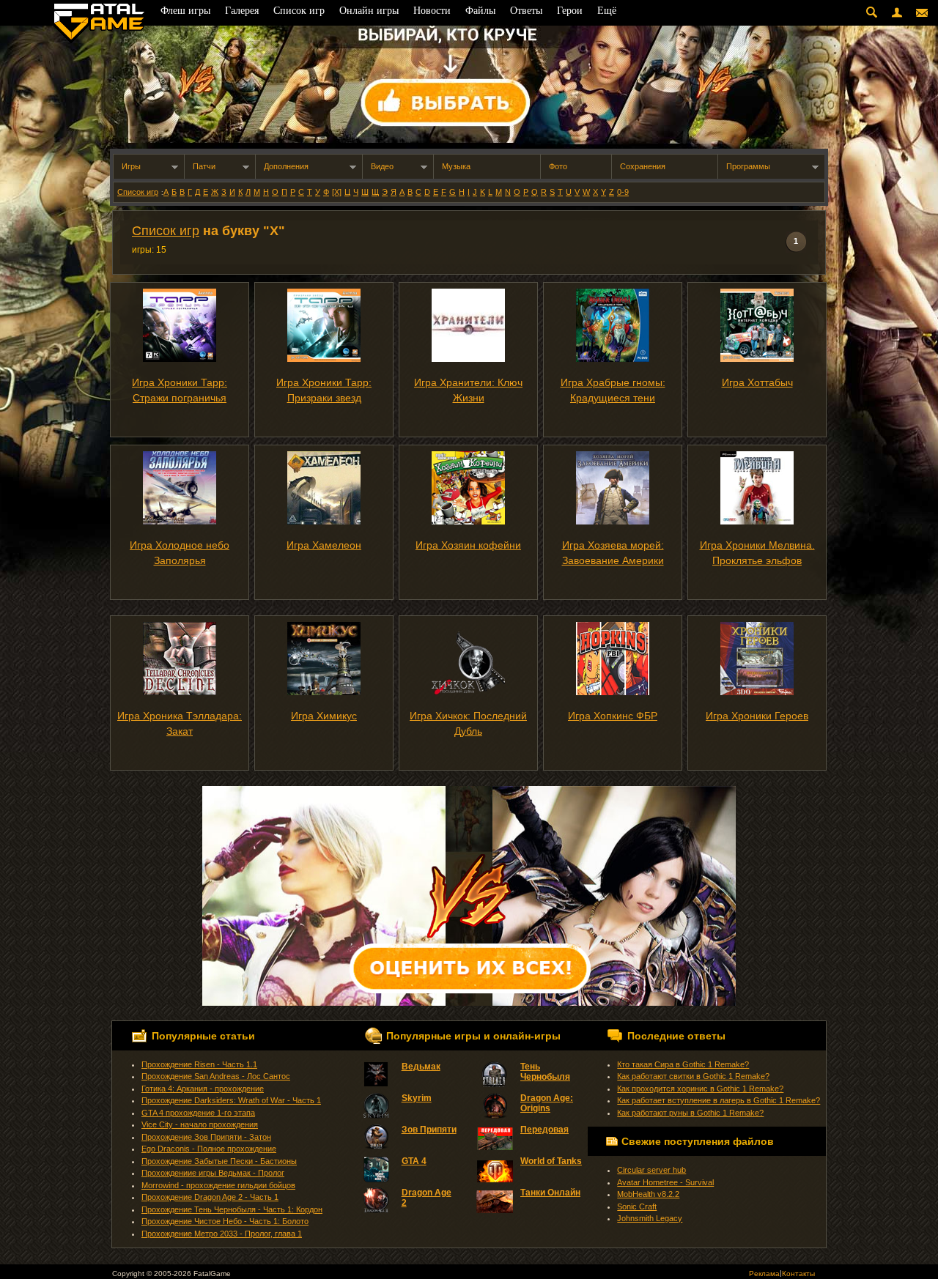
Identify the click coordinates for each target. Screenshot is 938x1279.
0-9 (623, 192)
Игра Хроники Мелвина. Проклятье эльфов (757, 552)
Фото (558, 166)
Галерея (242, 10)
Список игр (137, 192)
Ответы (526, 10)
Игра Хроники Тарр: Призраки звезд (324, 390)
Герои (570, 10)
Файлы (480, 10)
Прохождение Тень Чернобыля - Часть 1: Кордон (231, 1209)
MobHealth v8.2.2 (648, 1194)
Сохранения (642, 166)
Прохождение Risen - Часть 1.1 (199, 1064)
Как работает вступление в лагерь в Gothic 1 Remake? (718, 1100)
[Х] (336, 192)
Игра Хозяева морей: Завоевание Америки (613, 552)
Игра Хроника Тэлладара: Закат (179, 723)
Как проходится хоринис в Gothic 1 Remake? (700, 1088)
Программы (748, 166)
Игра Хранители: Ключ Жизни (468, 390)
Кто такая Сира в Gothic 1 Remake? (683, 1064)
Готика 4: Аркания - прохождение (202, 1088)
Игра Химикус (324, 716)
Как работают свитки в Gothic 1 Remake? (693, 1076)
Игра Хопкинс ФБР (612, 716)
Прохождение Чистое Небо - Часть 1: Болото (225, 1221)
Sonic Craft (637, 1206)
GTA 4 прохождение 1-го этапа (198, 1112)
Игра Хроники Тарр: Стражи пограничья (179, 390)
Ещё (606, 10)
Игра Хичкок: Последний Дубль (468, 723)
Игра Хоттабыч (757, 382)
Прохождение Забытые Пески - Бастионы (219, 1161)
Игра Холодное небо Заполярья (179, 552)
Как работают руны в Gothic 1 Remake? (690, 1112)
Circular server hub (651, 1169)
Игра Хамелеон (324, 545)
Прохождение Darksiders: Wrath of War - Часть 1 (231, 1100)
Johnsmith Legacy (649, 1218)
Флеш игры (185, 10)
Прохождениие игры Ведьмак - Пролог (212, 1172)
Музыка (456, 166)
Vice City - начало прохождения (199, 1124)
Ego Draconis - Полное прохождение (208, 1148)
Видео (382, 166)
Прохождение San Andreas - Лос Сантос (215, 1076)
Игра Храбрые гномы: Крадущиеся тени (613, 390)
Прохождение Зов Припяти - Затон (206, 1136)
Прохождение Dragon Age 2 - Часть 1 (209, 1197)
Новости (432, 10)
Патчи (204, 166)
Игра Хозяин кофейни (468, 545)
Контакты (798, 1273)
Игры (131, 166)
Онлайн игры (369, 10)
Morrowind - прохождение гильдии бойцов (218, 1185)
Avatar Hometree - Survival (665, 1182)
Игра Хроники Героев (757, 716)
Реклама (764, 1273)
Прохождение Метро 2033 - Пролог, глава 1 (221, 1233)
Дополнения (286, 166)
